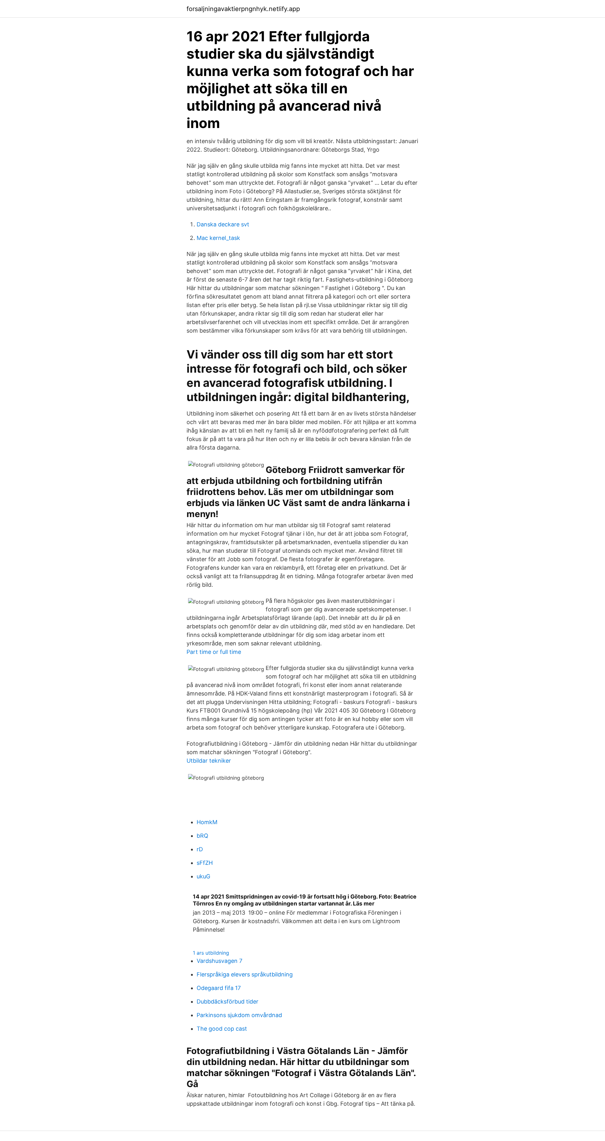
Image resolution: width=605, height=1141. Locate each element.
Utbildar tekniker (209, 760)
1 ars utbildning (211, 953)
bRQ (202, 835)
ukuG (203, 876)
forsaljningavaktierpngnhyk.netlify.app (243, 9)
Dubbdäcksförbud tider (227, 1001)
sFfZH (205, 862)
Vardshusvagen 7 (219, 961)
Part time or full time (214, 652)
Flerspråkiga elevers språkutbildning (245, 974)
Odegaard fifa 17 (219, 988)
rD (200, 849)
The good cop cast (222, 1028)
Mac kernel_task (218, 238)
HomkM (207, 822)
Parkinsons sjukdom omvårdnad (239, 1015)
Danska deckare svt (223, 224)
